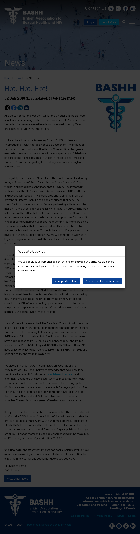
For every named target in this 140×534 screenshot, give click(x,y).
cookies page (26, 270)
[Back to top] (134, 528)
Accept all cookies (66, 281)
